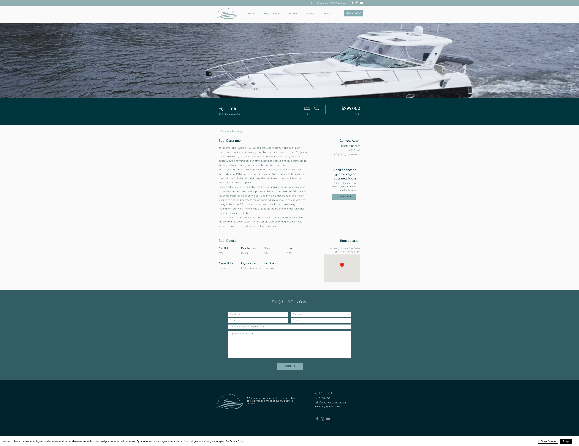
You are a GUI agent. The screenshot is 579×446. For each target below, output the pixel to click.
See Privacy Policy (234, 441)
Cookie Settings (548, 441)
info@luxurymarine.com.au (347, 154)
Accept (566, 441)
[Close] (575, 441)
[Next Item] (574, 67)
